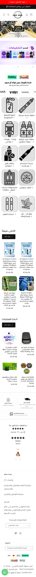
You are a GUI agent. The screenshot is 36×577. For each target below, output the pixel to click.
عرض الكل (7, 237)
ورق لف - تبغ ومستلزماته (26, 215)
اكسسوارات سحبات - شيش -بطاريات (9, 189)
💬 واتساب (8, 480)
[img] (18, 429)
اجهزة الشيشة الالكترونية (9, 116)
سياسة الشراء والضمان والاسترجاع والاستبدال (17, 487)
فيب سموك (27, 566)
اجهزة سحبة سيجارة (26, 115)
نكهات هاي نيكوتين (9, 164)
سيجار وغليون (8, 214)
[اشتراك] (28, 525)
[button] (4, 14)
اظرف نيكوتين (25, 188)
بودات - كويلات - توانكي (9, 140)
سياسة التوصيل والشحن (14, 494)
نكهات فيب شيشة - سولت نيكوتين (26, 140)
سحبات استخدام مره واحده (26, 164)
